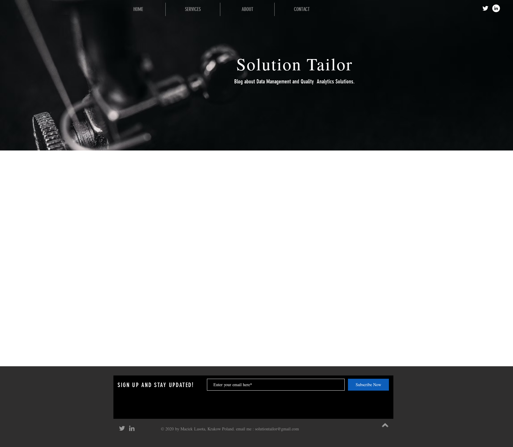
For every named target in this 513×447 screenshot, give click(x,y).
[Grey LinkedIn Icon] (132, 428)
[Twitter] (485, 8)
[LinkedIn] (496, 8)
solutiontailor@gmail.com (277, 429)
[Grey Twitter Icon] (122, 428)
